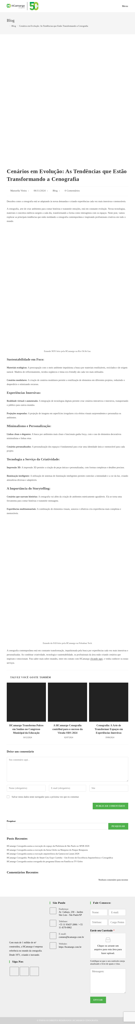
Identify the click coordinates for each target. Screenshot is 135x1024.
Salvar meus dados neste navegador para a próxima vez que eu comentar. (45, 797)
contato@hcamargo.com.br (71, 937)
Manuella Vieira (18, 190)
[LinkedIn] (34, 971)
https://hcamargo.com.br (70, 947)
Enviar (98, 1000)
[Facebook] (14, 971)
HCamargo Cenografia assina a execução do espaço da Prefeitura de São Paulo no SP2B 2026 (48, 846)
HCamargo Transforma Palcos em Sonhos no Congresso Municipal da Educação (26, 729)
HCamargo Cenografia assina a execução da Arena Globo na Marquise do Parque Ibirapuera (47, 850)
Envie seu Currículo (102, 930)
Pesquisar (11, 821)
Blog (55, 190)
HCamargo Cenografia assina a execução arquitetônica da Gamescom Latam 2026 (43, 853)
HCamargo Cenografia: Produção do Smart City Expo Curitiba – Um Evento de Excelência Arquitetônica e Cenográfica (60, 857)
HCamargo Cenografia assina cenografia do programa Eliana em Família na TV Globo (45, 861)
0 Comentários (72, 190)
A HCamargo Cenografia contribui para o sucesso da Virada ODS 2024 (67, 729)
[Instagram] (24, 971)
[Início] (7, 26)
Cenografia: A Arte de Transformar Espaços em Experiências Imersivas (109, 729)
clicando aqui (96, 659)
